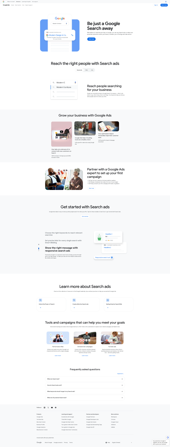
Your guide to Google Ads (68, 427)
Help (109, 442)
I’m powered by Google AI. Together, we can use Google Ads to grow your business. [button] (160, 442)
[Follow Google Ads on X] (48, 407)
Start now (164, 5)
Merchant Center (41, 422)
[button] (61, 134)
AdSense (113, 424)
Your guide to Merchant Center (69, 424)
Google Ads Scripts (91, 422)
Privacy (66, 442)
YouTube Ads (40, 419)
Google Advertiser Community (69, 429)
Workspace (114, 417)
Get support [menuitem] (35, 1)
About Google (48, 442)
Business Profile (41, 424)
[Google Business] (3, 2)
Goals (12, 5)
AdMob (113, 427)
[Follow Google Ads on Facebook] (55, 407)
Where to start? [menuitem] (11, 1)
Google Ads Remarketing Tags (94, 424)
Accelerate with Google (67, 417)
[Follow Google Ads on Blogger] (44, 407)
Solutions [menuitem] (18, 1)
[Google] (39, 442)
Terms (71, 442)
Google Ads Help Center (67, 422)
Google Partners (90, 417)
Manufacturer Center (42, 429)
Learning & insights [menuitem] (26, 1)
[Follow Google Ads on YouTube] (52, 407)
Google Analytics (41, 427)
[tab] (79, 70)
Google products (58, 442)
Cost (23, 5)
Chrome (113, 419)
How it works (18, 5)
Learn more (58, 355)
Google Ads (40, 417)
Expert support (28, 5)
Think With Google (66, 419)
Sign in (156, 5)
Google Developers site (92, 419)
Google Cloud (114, 422)
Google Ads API (90, 427)
